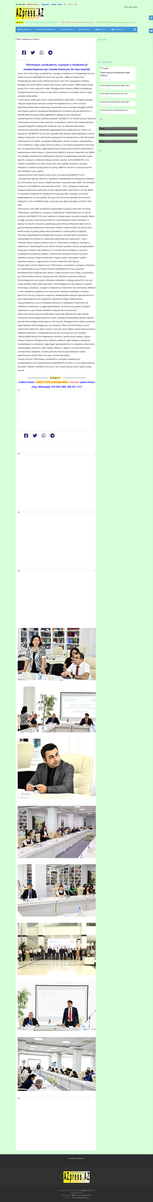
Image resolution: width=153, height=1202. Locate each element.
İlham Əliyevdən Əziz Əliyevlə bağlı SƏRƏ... (115, 85)
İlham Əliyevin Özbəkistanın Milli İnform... (115, 74)
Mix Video (85, 29)
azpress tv (119, 29)
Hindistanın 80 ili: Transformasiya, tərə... (115, 110)
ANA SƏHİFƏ (25, 29)
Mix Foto (101, 29)
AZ (65, 4)
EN (70, 4)
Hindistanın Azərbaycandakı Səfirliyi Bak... (115, 102)
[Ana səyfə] (30, 14)
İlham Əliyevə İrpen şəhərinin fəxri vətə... (115, 94)
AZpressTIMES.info (46, 29)
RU (76, 4)
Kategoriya (68, 29)
